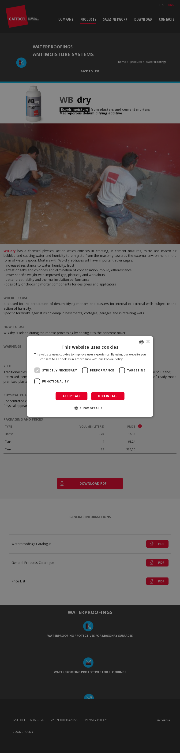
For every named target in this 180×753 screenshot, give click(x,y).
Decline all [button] (107, 396)
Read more (132, 359)
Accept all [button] (71, 396)
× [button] (148, 341)
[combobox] (141, 342)
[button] (90, 408)
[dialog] (90, 376)
